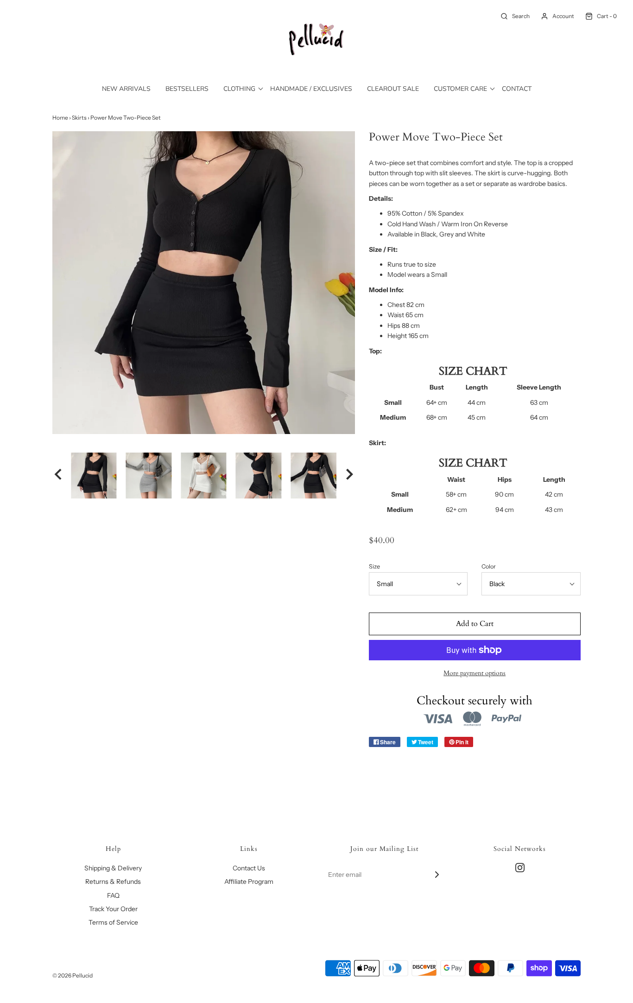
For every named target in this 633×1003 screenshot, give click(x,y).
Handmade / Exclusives (311, 88)
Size (374, 566)
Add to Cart (475, 624)
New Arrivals (126, 88)
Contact (517, 88)
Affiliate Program (248, 881)
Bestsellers (187, 88)
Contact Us (249, 868)
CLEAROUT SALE (393, 88)
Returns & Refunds (113, 881)
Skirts (79, 117)
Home (60, 117)
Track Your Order (113, 909)
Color (488, 566)
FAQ (113, 895)
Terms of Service (113, 922)
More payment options (474, 673)
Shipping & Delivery (113, 868)
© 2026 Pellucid (72, 975)
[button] (57, 475)
